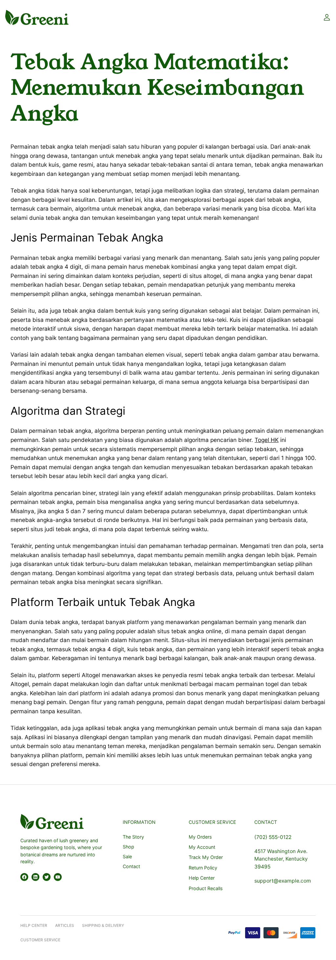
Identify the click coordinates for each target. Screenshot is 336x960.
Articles (64, 925)
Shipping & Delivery (103, 925)
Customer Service (40, 939)
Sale (127, 856)
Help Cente (32, 925)
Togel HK (267, 439)
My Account (202, 847)
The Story (133, 837)
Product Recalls (205, 888)
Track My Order (206, 857)
